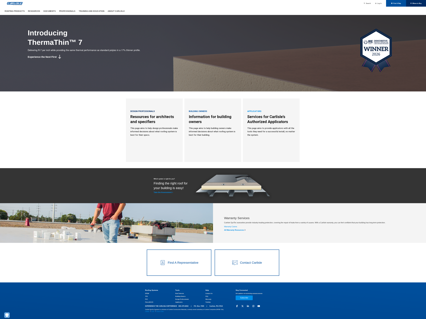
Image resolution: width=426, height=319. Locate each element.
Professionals (67, 11)
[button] (179, 263)
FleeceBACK (149, 302)
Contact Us (209, 293)
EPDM (147, 293)
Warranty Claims (230, 227)
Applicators (179, 302)
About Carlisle (116, 11)
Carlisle (147, 311)
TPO (146, 296)
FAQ (206, 296)
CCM (152, 311)
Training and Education (91, 11)
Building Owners (180, 296)
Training (207, 302)
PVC (146, 299)
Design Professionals (182, 299)
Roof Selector (179, 293)
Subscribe (244, 298)
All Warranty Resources (234, 230)
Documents (49, 11)
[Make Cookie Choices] (7, 315)
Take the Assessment (163, 192)
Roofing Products (15, 11)
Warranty (208, 299)
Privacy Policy (160, 311)
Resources (34, 11)
